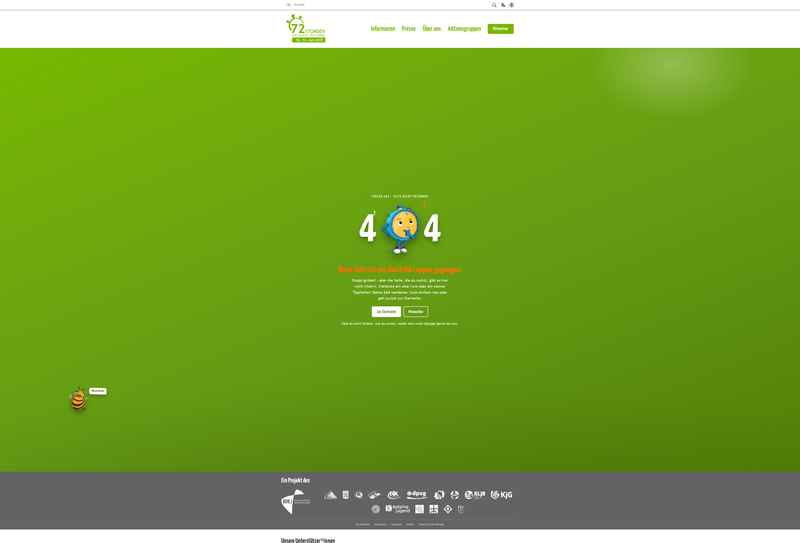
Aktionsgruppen (464, 29)
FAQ (288, 4)
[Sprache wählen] (503, 5)
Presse (409, 29)
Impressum (396, 524)
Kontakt (300, 4)
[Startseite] (305, 29)
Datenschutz (380, 524)
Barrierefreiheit (363, 524)
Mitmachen (500, 29)
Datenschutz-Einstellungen (431, 524)
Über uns (432, 29)
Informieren (383, 29)
